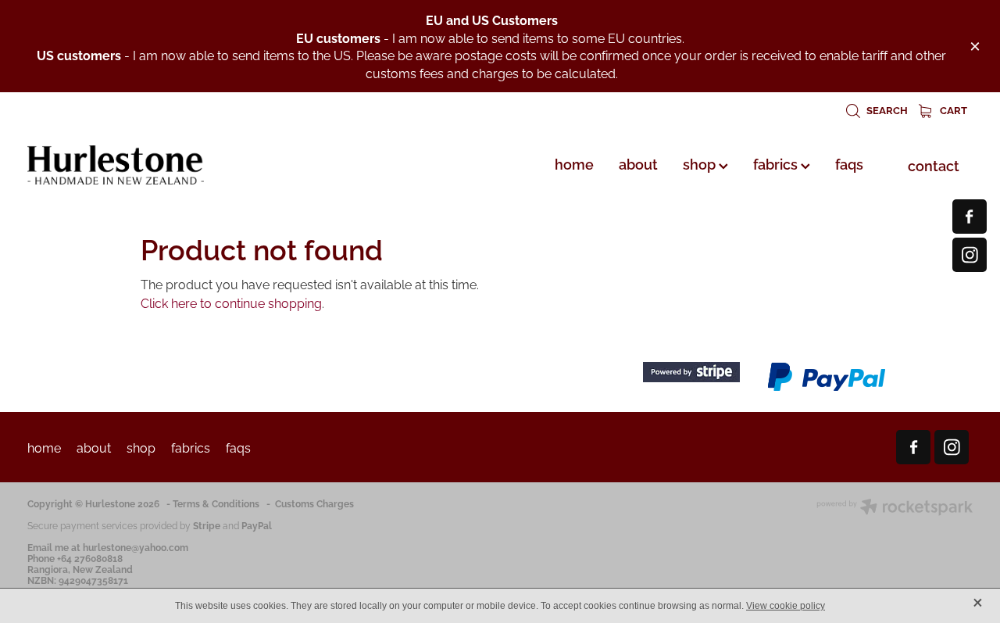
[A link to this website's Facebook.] (969, 216)
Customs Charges (314, 503)
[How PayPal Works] (826, 388)
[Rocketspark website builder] (894, 508)
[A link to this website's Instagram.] (969, 255)
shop (701, 163)
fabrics (777, 163)
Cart (952, 109)
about (638, 163)
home (574, 163)
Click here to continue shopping (231, 302)
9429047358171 (93, 579)
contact (933, 164)
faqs (849, 163)
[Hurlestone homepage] (121, 164)
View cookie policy (785, 605)
